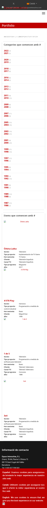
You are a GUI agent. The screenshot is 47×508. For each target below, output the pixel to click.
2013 (6, 86)
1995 (6, 167)
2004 (6, 124)
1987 (6, 203)
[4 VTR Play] (23, 281)
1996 (6, 160)
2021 (6, 53)
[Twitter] (14, 4)
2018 (6, 68)
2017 (6, 71)
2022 (6, 50)
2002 (6, 133)
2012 (6, 89)
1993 (6, 176)
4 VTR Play (9, 300)
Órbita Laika (10, 248)
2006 (6, 116)
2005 (6, 122)
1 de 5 (7, 353)
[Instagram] (21, 4)
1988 (6, 196)
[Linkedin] (17, 4)
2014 (6, 80)
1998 (6, 151)
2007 (6, 113)
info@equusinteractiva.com (31, 8)
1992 (6, 178)
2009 (6, 104)
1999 (6, 149)
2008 (6, 107)
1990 (6, 187)
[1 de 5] (23, 333)
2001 (6, 140)
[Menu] (43, 13)
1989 (6, 194)
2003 (6, 131)
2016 (6, 77)
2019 (6, 62)
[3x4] (23, 395)
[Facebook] (9, 4)
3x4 (5, 415)
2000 (6, 142)
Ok (4, 504)
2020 (6, 59)
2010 (6, 98)
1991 (6, 185)
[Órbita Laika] (23, 231)
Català (32, 3)
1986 (6, 205)
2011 (6, 95)
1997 (6, 158)
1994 (6, 169)
